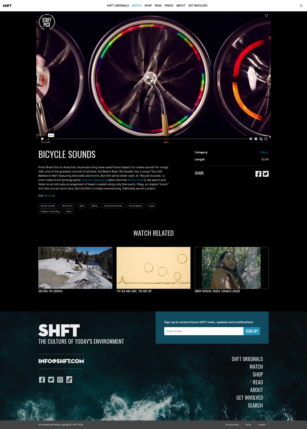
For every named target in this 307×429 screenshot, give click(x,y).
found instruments (113, 205)
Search (255, 405)
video (68, 211)
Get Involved (198, 5)
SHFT (7, 6)
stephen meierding (50, 211)
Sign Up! (252, 331)
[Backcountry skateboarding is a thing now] (75, 268)
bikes (82, 205)
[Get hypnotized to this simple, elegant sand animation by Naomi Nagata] (153, 268)
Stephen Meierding (94, 180)
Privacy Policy (232, 424)
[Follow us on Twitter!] (52, 379)
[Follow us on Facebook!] (43, 379)
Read (158, 5)
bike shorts (67, 205)
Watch (137, 5)
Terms (248, 424)
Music (265, 152)
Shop (148, 5)
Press (169, 5)
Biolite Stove (136, 180)
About (180, 5)
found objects (135, 205)
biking (94, 205)
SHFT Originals (118, 5)
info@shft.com (61, 361)
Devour (49, 195)
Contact (262, 424)
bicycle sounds (48, 205)
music (152, 205)
